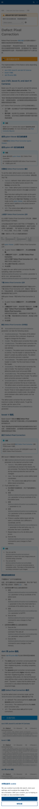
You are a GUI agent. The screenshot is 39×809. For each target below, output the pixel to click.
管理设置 (19, 804)
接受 (19, 799)
